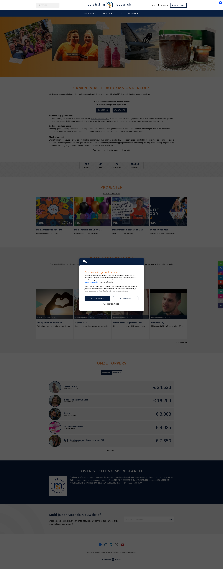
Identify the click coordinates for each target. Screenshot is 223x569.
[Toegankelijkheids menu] (220, 2)
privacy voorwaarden (91, 282)
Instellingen (125, 299)
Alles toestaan (97, 299)
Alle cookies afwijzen (111, 304)
